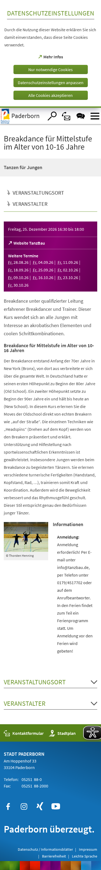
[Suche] (52, 116)
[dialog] (50, 54)
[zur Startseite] (22, 116)
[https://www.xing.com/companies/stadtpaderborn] (40, 806)
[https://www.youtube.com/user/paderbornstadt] (55, 806)
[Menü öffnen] (95, 116)
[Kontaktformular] (66, 116)
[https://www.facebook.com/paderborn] (8, 806)
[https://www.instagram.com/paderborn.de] (24, 806)
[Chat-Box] (81, 116)
